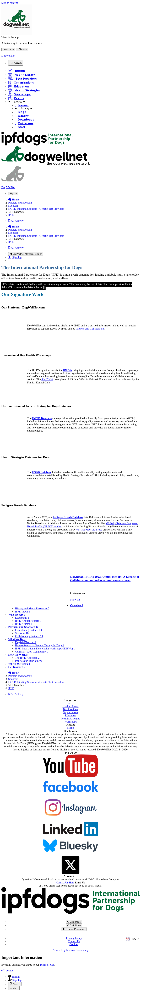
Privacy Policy (74, 938)
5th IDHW (47, 379)
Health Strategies (70, 718)
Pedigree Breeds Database (68, 517)
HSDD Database (41, 472)
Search (17, 63)
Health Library (71, 706)
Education (70, 715)
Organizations (70, 712)
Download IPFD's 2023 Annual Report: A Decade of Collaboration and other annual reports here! (104, 578)
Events (70, 727)
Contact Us (74, 941)
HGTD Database (42, 418)
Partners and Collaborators (90, 328)
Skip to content (9, 2)
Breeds (70, 703)
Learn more (8, 49)
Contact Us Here (65, 882)
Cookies (73, 944)
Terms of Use (47, 964)
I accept (8, 970)
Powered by (70, 950)
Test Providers (70, 709)
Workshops (70, 721)
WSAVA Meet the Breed (88, 529)
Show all (75, 599)
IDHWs (67, 370)
